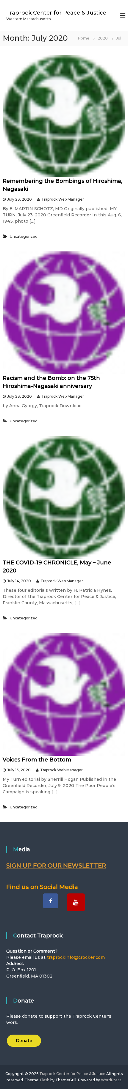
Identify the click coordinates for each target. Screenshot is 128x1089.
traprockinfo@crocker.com (76, 957)
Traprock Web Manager (62, 199)
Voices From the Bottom (37, 759)
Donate (24, 1040)
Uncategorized (24, 236)
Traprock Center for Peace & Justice (56, 13)
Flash (44, 1080)
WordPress (111, 1080)
